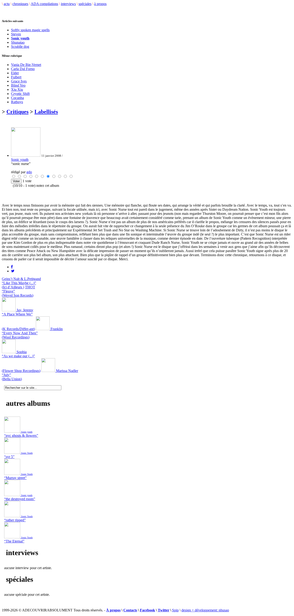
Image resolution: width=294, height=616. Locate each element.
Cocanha (17, 98)
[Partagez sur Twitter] (12, 271)
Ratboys (17, 102)
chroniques (20, 4)
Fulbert (16, 77)
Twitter (163, 610)
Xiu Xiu (17, 89)
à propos (100, 4)
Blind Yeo (18, 85)
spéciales (85, 4)
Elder (15, 73)
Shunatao (18, 42)
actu (7, 4)
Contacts (130, 610)
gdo (29, 172)
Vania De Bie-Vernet (26, 65)
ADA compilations (44, 4)
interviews (68, 4)
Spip (175, 610)
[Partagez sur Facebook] (12, 267)
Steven (16, 34)
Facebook (147, 610)
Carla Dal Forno (23, 69)
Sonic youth (19, 160)
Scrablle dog (20, 46)
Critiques (17, 112)
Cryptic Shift (20, 94)
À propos (113, 610)
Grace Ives (19, 81)
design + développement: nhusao (205, 610)
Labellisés (46, 112)
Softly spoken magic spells (30, 30)
